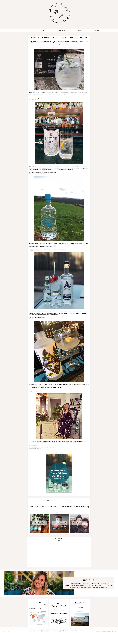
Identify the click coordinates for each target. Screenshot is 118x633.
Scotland (80, 30)
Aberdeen (27, 30)
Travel (44, 30)
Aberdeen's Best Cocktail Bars (35, 448)
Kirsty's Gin (72, 313)
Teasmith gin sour (81, 94)
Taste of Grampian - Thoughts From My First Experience (43, 506)
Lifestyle (97, 30)
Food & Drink (62, 30)
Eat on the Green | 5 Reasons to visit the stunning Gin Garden (41, 449)
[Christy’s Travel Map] (38, 618)
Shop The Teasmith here (33, 99)
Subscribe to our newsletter (80, 602)
